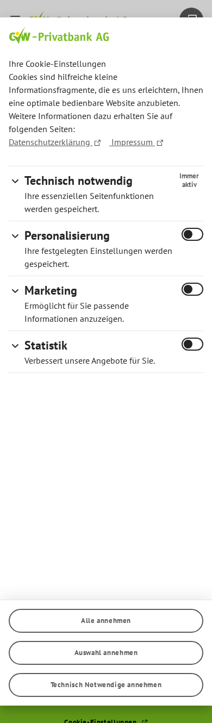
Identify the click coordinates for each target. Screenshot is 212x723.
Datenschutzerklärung (50, 141)
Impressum (132, 141)
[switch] (192, 234)
